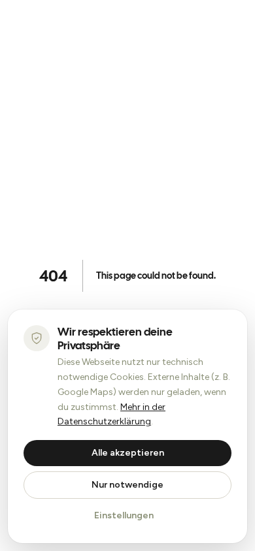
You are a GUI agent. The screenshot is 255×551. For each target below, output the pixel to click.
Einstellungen (124, 515)
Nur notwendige (127, 484)
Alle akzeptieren (128, 452)
